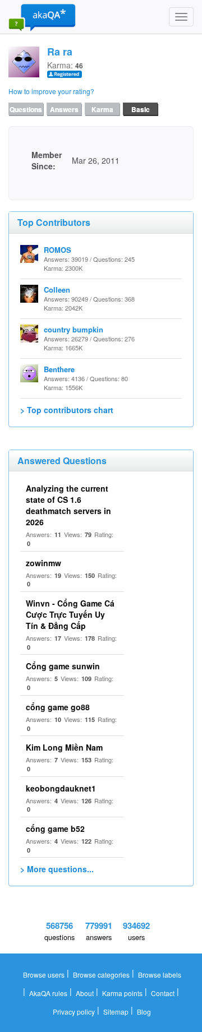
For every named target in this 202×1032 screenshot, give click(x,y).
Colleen (57, 289)
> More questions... (57, 868)
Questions (26, 109)
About (85, 993)
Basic (140, 109)
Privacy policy (74, 1011)
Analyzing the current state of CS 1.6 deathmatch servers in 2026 (68, 505)
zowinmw (43, 562)
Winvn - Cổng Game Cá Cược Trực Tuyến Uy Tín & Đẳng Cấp (70, 614)
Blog (144, 1011)
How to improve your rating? (51, 91)
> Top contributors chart (66, 409)
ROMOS (57, 249)
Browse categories (101, 974)
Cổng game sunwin (63, 666)
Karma (102, 109)
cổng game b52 (55, 828)
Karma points (122, 993)
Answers (64, 109)
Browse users (44, 974)
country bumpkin (73, 329)
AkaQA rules (48, 993)
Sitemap (115, 1011)
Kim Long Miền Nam (64, 747)
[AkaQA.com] (42, 17)
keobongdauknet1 (61, 788)
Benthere (59, 369)
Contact (163, 993)
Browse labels (159, 974)
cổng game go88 (58, 706)
